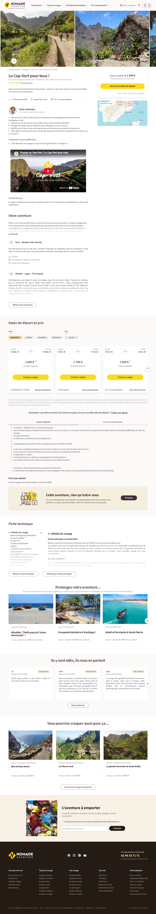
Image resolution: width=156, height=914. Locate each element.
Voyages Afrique (14, 69)
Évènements (134, 891)
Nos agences (13, 878)
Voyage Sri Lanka (75, 885)
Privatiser (129, 498)
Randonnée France (105, 885)
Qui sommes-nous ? (16, 875)
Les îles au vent (66, 766)
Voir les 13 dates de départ (122, 86)
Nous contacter (135, 875)
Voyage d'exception (46, 891)
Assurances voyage (136, 888)
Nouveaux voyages (46, 894)
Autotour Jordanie (76, 894)
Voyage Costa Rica (75, 881)
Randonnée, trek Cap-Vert (48, 69)
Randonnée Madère (106, 891)
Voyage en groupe (45, 875)
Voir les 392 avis (78, 705)
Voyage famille (44, 881)
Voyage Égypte (74, 888)
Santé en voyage (136, 885)
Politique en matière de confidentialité (59, 908)
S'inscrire (117, 828)
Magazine (89, 908)
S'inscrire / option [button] (30, 377)
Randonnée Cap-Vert (106, 888)
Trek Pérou (103, 875)
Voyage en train (44, 885)
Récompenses (14, 888)
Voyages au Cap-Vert (29, 69)
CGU (41, 908)
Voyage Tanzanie (75, 878)
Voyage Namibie (75, 875)
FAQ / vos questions (137, 881)
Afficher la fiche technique (23, 574)
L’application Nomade (138, 878)
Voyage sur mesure (46, 878)
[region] (78, 335)
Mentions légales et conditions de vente (23, 908)
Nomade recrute (14, 885)
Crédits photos (100, 908)
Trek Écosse (103, 881)
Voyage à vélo (44, 888)
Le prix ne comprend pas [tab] (112, 422)
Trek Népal (102, 878)
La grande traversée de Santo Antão (123, 766)
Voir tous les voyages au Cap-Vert (78, 787)
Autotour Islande (75, 891)
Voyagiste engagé (15, 881)
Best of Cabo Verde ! (20, 766)
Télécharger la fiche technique (59, 574)
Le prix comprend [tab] (43, 422)
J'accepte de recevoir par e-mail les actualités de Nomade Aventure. (91, 821)
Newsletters (79, 908)
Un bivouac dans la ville (138, 894)
